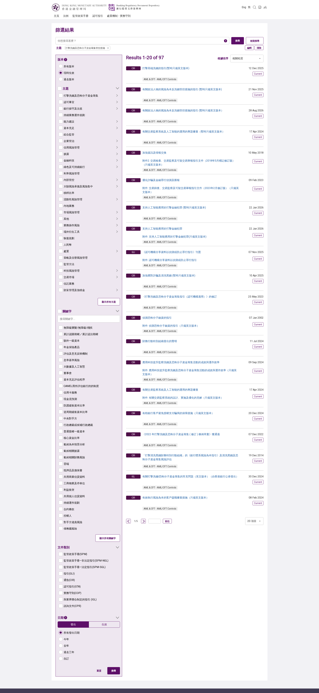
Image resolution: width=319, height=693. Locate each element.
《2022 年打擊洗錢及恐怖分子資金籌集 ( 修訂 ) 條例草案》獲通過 (181, 434)
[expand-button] (117, 88)
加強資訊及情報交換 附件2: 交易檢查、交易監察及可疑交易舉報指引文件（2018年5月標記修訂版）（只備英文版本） (188, 158)
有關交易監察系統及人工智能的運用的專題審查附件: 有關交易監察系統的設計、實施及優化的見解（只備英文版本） (182, 393)
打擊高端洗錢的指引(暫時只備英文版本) (165, 68)
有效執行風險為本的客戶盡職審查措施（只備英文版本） (175, 497)
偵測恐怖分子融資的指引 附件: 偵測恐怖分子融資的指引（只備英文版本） (170, 321)
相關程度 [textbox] (237, 58)
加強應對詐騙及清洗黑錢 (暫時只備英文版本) (168, 275)
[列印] (260, 7)
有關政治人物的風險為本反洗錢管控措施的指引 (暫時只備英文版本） (183, 110)
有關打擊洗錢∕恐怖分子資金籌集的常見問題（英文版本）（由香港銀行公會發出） (190, 476)
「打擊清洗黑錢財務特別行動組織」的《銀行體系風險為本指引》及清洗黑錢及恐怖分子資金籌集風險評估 (190, 457)
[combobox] (247, 58)
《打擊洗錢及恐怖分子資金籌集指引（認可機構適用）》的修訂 (179, 296)
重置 (99, 670)
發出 (73, 624)
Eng (244, 7)
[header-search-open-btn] (255, 7)
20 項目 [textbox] (251, 521)
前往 (167, 521)
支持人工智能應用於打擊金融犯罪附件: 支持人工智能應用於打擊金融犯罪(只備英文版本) (174, 232)
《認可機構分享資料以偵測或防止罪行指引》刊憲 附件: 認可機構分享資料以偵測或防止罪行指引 (171, 256)
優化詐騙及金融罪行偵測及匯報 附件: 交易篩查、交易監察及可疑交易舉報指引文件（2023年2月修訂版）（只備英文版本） (190, 186)
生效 (104, 624)
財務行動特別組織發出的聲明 (159, 341)
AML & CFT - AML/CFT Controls (160, 79)
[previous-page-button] (128, 521)
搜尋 (113, 670)
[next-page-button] (143, 521)
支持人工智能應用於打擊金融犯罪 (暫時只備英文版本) (174, 207)
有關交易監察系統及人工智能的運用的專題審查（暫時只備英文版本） (183, 131)
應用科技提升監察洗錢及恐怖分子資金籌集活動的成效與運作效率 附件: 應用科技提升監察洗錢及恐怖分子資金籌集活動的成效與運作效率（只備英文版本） (189, 368)
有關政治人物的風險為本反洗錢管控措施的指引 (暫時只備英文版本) (182, 89)
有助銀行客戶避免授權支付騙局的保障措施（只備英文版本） (178, 413)
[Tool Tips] (225, 40)
